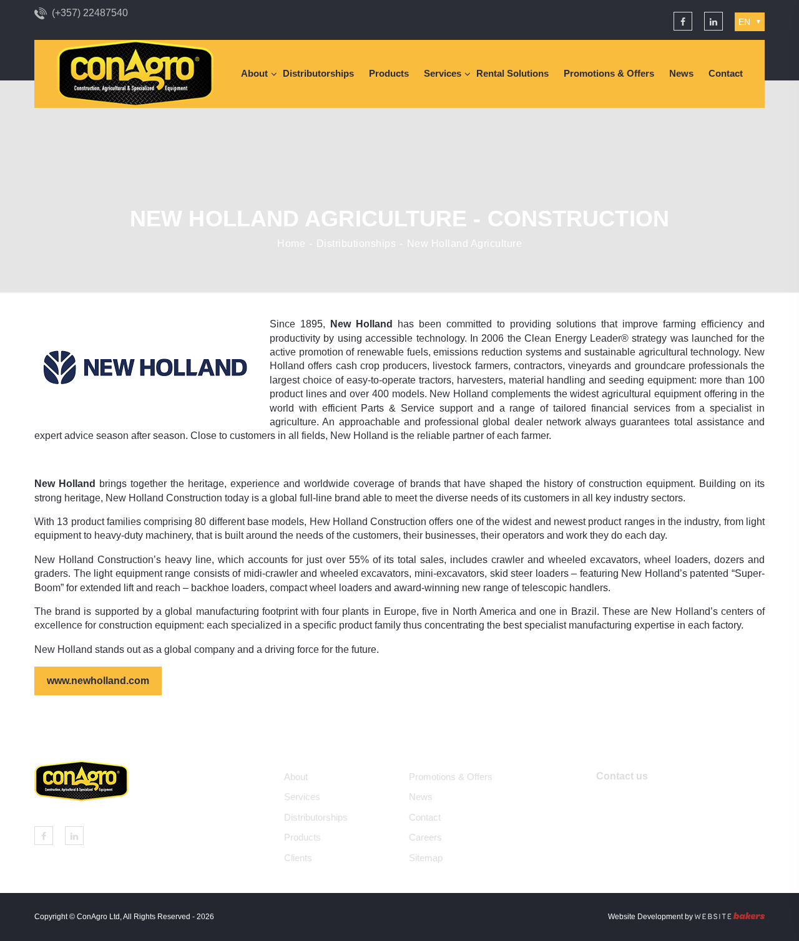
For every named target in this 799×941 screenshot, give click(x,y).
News (681, 73)
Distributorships (318, 73)
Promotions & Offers (609, 73)
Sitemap (426, 857)
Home (291, 244)
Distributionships (356, 244)
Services (442, 73)
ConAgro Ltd (98, 916)
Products (389, 73)
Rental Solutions (512, 73)
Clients (298, 857)
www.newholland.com (98, 680)
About (254, 73)
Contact (725, 73)
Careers (425, 837)
